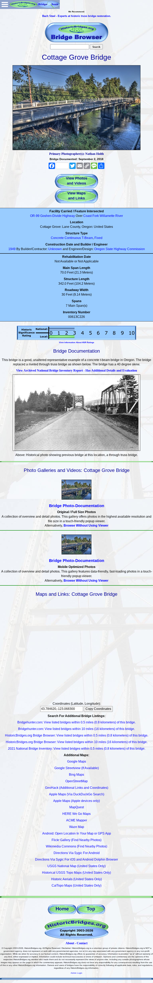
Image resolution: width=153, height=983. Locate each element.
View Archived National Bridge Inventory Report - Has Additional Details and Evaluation (76, 370)
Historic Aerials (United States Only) (76, 879)
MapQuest (76, 807)
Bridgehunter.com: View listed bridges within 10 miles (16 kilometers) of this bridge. (76, 729)
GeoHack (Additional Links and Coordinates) (76, 787)
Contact (82, 943)
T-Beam (87, 238)
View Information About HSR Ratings (76, 342)
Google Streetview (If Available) (76, 768)
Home (62, 908)
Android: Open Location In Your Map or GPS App (76, 833)
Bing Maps (76, 774)
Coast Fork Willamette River (103, 215)
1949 (12, 249)
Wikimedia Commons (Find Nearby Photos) (76, 846)
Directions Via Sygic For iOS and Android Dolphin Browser (76, 859)
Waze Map (76, 827)
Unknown (55, 249)
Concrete (57, 238)
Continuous (73, 238)
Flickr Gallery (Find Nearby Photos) (76, 840)
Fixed (98, 238)
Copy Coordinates (98, 708)
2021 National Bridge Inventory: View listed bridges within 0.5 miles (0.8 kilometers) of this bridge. (76, 748)
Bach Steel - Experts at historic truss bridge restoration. (76, 16)
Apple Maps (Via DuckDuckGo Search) (76, 794)
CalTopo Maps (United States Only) (76, 885)
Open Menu (5, 4)
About (70, 943)
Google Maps (76, 761)
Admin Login (76, 973)
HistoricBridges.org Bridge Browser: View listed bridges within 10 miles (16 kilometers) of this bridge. (76, 742)
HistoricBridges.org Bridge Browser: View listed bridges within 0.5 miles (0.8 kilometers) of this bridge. (76, 735)
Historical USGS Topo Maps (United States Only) (76, 872)
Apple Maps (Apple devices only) (76, 801)
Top (91, 908)
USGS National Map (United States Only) (76, 866)
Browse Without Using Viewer (86, 525)
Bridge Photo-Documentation (76, 506)
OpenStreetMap (76, 781)
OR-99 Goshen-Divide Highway (52, 215)
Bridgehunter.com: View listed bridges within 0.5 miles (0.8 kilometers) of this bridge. (76, 722)
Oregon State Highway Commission (119, 249)
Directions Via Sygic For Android (77, 853)
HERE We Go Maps (76, 813)
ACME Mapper (76, 820)
